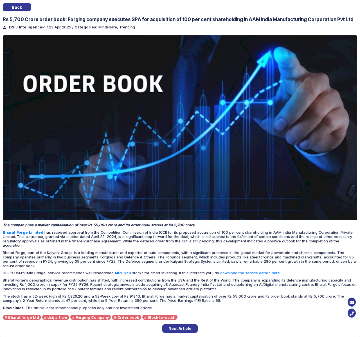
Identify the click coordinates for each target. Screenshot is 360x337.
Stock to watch (162, 317)
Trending (127, 27)
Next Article (180, 328)
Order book (128, 317)
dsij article (57, 317)
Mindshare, (108, 27)
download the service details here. (250, 273)
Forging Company (92, 317)
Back (17, 7)
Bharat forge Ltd (23, 317)
